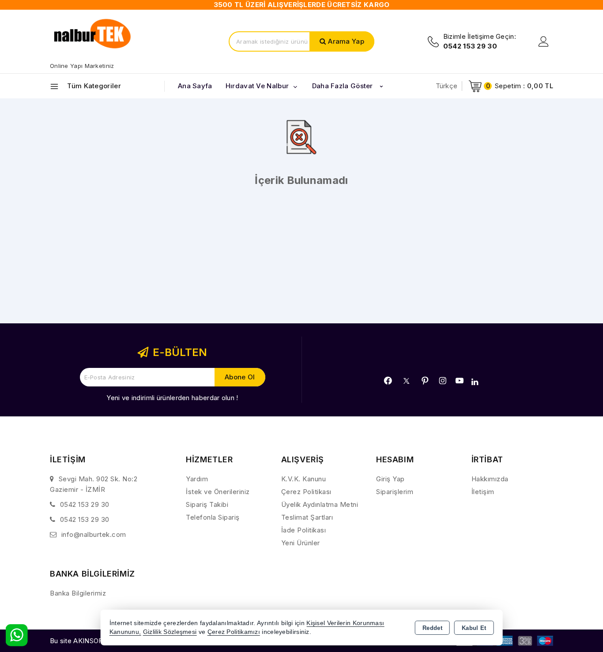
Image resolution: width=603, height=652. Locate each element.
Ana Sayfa (195, 86)
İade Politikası (303, 530)
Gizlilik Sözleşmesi (170, 632)
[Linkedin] (474, 382)
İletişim (482, 491)
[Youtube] (460, 381)
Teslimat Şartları (307, 517)
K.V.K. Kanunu (303, 479)
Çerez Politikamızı (233, 632)
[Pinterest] (425, 381)
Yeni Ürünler (300, 543)
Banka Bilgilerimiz (78, 593)
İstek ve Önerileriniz (218, 491)
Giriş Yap (390, 479)
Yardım (197, 479)
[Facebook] (388, 381)
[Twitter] (406, 381)
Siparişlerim (394, 491)
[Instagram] (443, 381)
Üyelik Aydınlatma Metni (319, 504)
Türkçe (447, 86)
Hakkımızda (490, 479)
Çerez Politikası (306, 491)
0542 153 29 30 (84, 504)
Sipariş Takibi (207, 504)
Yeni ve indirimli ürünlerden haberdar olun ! (172, 397)
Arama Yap (346, 41)
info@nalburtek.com (93, 534)
